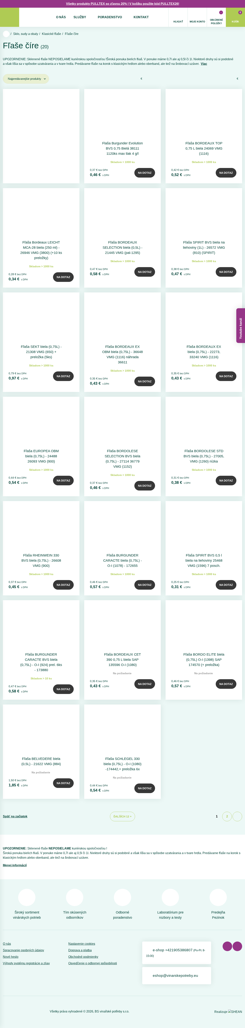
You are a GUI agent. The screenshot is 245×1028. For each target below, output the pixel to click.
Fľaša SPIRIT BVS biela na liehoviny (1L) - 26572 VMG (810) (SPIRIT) (204, 247)
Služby (80, 17)
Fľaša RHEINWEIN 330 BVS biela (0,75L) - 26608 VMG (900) (41, 560)
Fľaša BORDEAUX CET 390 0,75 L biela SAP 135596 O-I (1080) (122, 660)
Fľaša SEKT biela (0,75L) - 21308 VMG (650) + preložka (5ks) (41, 352)
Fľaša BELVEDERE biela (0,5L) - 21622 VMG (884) (41, 761)
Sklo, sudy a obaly (25, 33)
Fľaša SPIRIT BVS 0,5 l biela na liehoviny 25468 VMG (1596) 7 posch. (203, 560)
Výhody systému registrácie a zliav (26, 963)
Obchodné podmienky (83, 956)
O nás (61, 17)
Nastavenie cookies (81, 943)
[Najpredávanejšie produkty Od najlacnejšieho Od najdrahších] (26, 79)
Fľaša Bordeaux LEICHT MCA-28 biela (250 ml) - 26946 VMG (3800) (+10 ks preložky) (41, 250)
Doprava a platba (80, 950)
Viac (204, 63)
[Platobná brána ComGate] (13, 1011)
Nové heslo (10, 956)
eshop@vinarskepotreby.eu (175, 976)
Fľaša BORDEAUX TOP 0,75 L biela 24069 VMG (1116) (203, 148)
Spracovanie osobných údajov (23, 950)
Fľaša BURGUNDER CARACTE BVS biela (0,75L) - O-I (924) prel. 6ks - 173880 (41, 662)
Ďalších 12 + (122, 816)
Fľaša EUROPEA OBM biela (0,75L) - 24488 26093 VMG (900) (41, 456)
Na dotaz (145, 172)
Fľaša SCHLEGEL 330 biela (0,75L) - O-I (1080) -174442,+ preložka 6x (122, 764)
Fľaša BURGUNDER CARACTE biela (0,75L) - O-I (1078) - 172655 (122, 560)
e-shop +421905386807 (175, 952)
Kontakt (141, 17)
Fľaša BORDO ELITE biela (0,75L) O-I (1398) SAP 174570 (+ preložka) (203, 660)
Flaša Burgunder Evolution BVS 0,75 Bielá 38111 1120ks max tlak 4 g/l (122, 148)
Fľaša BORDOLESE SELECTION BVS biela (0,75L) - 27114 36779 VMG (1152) (122, 458)
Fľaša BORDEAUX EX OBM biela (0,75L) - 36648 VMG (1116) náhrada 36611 (122, 354)
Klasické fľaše (51, 33)
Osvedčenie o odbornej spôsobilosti (92, 963)
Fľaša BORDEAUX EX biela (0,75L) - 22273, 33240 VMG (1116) (204, 352)
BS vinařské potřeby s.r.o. (112, 1011)
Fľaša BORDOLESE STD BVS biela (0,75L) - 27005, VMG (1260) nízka (204, 456)
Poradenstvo (110, 17)
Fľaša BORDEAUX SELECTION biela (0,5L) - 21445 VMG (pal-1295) (122, 247)
